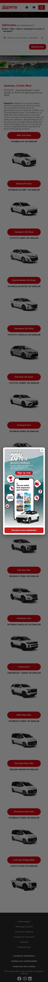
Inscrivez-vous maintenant (24, 530)
